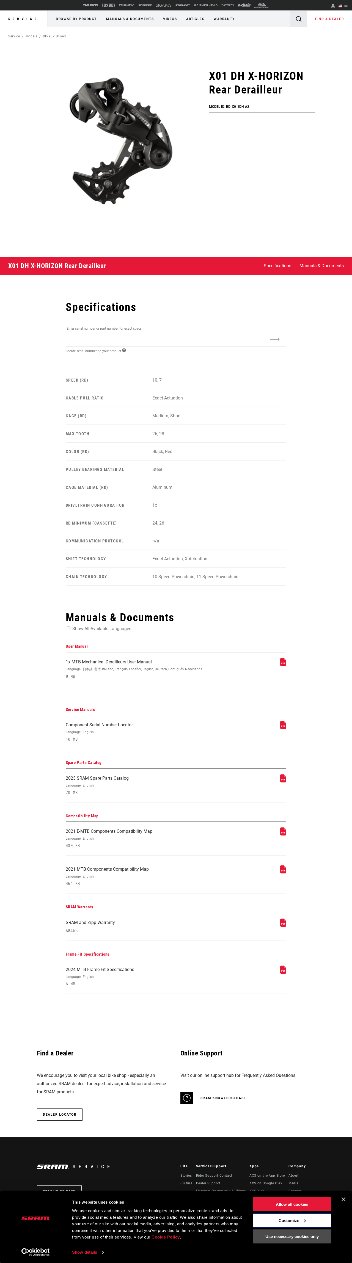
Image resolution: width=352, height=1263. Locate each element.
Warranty (224, 19)
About (293, 1175)
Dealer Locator (59, 1114)
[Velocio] (227, 5)
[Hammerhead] (206, 5)
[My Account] (333, 6)
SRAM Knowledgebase (223, 1098)
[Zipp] (145, 5)
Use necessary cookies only (292, 1236)
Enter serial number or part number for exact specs (104, 328)
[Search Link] (298, 19)
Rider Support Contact (214, 1175)
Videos (170, 19)
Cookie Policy (166, 1237)
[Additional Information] (275, 339)
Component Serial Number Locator (99, 732)
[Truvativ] (126, 5)
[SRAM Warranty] (283, 925)
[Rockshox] (108, 5)
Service (23, 19)
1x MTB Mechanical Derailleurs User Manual (134, 669)
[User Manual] (283, 664)
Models (31, 36)
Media (293, 1183)
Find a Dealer (329, 19)
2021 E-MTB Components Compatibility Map (109, 838)
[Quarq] (163, 5)
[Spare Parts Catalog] (283, 781)
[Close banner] (343, 1199)
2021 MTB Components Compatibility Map (107, 876)
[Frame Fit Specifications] (283, 972)
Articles (195, 19)
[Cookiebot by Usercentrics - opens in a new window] (36, 1252)
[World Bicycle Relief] (261, 5)
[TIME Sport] (182, 5)
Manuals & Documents (130, 19)
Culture (186, 1183)
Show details (84, 1252)
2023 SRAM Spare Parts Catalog (97, 785)
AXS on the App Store (267, 1175)
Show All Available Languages (101, 628)
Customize (289, 1220)
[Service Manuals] (283, 727)
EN (345, 5)
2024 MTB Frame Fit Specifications (100, 976)
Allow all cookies (292, 1204)
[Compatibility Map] (283, 834)
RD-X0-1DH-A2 (55, 36)
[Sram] (90, 5)
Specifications (277, 265)
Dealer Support (208, 1183)
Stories (186, 1175)
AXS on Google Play (265, 1183)
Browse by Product (76, 19)
